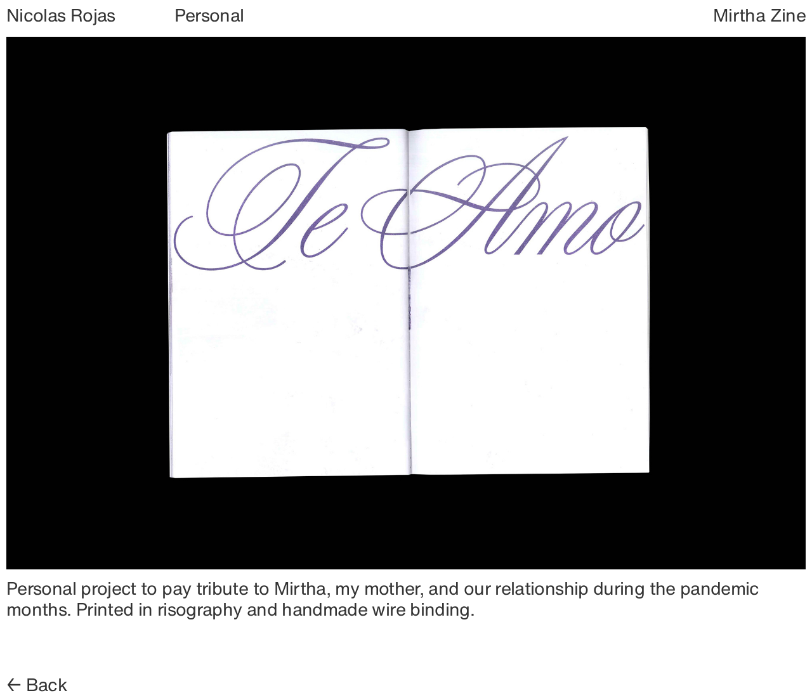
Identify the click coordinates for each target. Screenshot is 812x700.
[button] (519, 305)
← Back (36, 684)
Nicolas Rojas (60, 15)
